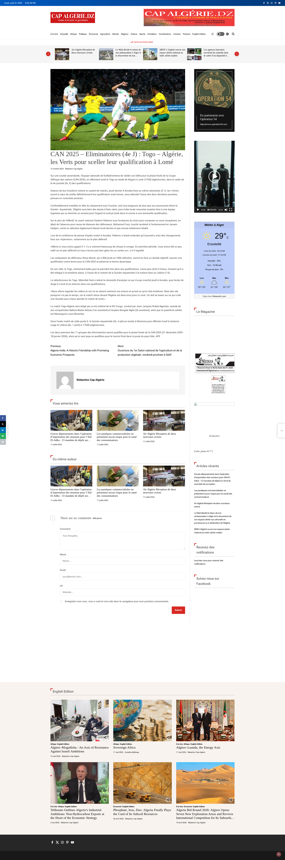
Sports (142, 34)
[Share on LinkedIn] (3, 430)
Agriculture (105, 34)
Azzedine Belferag (132, 752)
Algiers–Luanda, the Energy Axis (198, 747)
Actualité (64, 34)
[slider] (212, 209)
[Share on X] (3, 424)
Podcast (186, 34)
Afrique (73, 34)
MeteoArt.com (219, 296)
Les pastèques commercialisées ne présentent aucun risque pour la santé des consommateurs (117, 437)
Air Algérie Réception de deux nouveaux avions (83, 51)
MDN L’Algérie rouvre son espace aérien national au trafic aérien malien (172, 52)
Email (63, 570)
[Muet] (225, 209)
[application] (214, 177)
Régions (124, 34)
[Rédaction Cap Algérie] (65, 380)
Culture (134, 34)
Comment (65, 529)
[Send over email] (3, 436)
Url (61, 585)
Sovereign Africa (124, 747)
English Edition (199, 34)
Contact (176, 34)
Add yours (97, 518)
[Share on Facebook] (3, 418)
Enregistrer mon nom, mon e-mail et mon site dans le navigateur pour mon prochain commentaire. (117, 601)
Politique (83, 34)
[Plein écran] (230, 209)
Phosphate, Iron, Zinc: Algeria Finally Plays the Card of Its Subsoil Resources (142, 812)
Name (63, 554)
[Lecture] (198, 209)
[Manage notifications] (278, 854)
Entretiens (152, 34)
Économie (93, 34)
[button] (48, 54)
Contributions (165, 34)
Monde (115, 34)
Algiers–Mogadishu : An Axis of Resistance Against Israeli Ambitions (79, 749)
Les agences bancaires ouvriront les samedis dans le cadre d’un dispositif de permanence (216, 54)
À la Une (54, 34)
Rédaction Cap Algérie (74, 169)
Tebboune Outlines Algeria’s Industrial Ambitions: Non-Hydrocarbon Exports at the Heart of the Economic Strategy (77, 814)
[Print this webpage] (3, 442)
